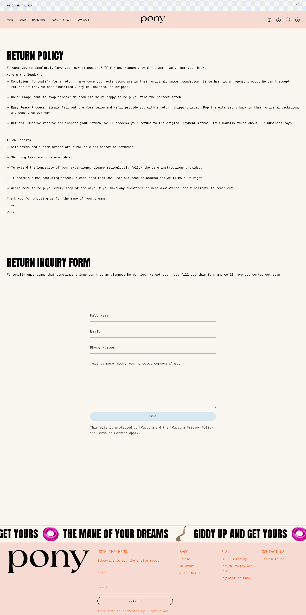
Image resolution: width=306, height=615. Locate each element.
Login (28, 5)
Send (153, 416)
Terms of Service (112, 432)
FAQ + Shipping (234, 559)
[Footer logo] (48, 560)
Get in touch (273, 559)
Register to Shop (236, 578)
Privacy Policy (200, 427)
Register (13, 5)
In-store (187, 566)
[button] (22, 20)
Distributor (189, 573)
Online (185, 559)
